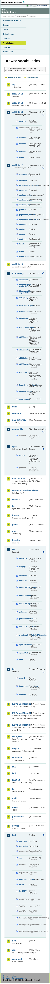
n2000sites (23, 358)
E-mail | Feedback (10, 976)
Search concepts (32, 77)
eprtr (14, 446)
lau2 (14, 773)
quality (22, 229)
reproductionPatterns (24, 627)
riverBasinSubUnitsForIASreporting (24, 635)
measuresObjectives (24, 604)
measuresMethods (24, 595)
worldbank (17, 959)
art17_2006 (17, 112)
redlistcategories (24, 391)
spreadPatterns (24, 653)
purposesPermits (24, 619)
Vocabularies (8, 43)
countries (23, 137)
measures (23, 190)
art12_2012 (17, 94)
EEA (13, 2)
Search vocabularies (14, 77)
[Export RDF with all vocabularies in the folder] (43, 114)
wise (14, 950)
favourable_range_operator (24, 185)
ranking (22, 234)
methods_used (24, 205)
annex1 (22, 678)
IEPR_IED (17, 737)
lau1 (14, 767)
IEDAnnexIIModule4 (20, 725)
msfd (14, 798)
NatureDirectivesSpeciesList (24, 385)
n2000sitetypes (24, 364)
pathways (23, 612)
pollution (22, 210)
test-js (21, 884)
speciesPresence (24, 645)
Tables (5, 30)
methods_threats (24, 200)
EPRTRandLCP (19, 479)
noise (15, 807)
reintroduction (24, 239)
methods (22, 144)
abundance (23, 280)
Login (30, 5)
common (16, 413)
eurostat (16, 499)
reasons (22, 151)
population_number (24, 215)
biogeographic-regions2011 (24, 292)
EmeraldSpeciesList (24, 305)
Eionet (13, 16)
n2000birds (23, 337)
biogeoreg (23, 180)
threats (22, 244)
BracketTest (23, 846)
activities (22, 121)
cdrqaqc (22, 566)
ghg (14, 531)
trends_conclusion (24, 257)
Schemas (6, 38)
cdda (14, 407)
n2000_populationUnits (24, 327)
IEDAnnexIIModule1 (20, 704)
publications (18, 817)
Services (6, 47)
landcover (17, 757)
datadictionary (19, 420)
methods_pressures (24, 195)
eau (20, 858)
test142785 (23, 891)
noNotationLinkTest (24, 879)
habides (16, 540)
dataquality (23, 298)
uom (14, 941)
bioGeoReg (23, 558)
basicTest (23, 841)
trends (21, 157)
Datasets (6, 25)
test (14, 835)
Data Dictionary (22, 16)
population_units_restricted (24, 219)
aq (13, 85)
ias (13, 549)
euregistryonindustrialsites (20, 490)
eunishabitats (24, 312)
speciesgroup (24, 399)
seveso (15, 826)
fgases (15, 515)
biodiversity (18, 273)
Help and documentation (12, 21)
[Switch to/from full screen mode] (34, 6)
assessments (24, 174)
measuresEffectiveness (24, 587)
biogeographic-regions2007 (24, 285)
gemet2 (15, 524)
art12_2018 (17, 103)
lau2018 (16, 780)
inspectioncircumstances (24, 686)
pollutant (22, 694)
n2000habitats (24, 350)
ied (13, 669)
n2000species (24, 372)
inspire (15, 748)
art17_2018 (17, 264)
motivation (23, 318)
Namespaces (8, 52)
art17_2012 (17, 165)
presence (22, 224)
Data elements (8, 34)
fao (13, 506)
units (21, 660)
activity (22, 455)
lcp (13, 789)
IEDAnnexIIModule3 (20, 713)
